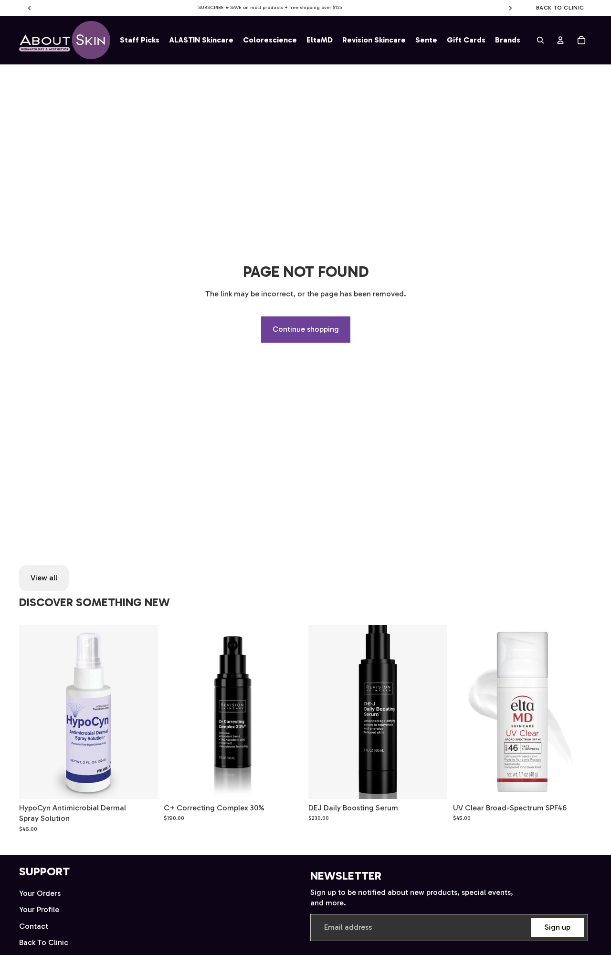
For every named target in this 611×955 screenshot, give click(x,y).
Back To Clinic (43, 942)
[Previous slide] (33, 712)
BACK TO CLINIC (560, 7)
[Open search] (540, 40)
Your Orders (40, 893)
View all (44, 577)
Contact (33, 926)
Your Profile (39, 909)
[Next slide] (143, 712)
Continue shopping (306, 329)
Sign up (557, 927)
